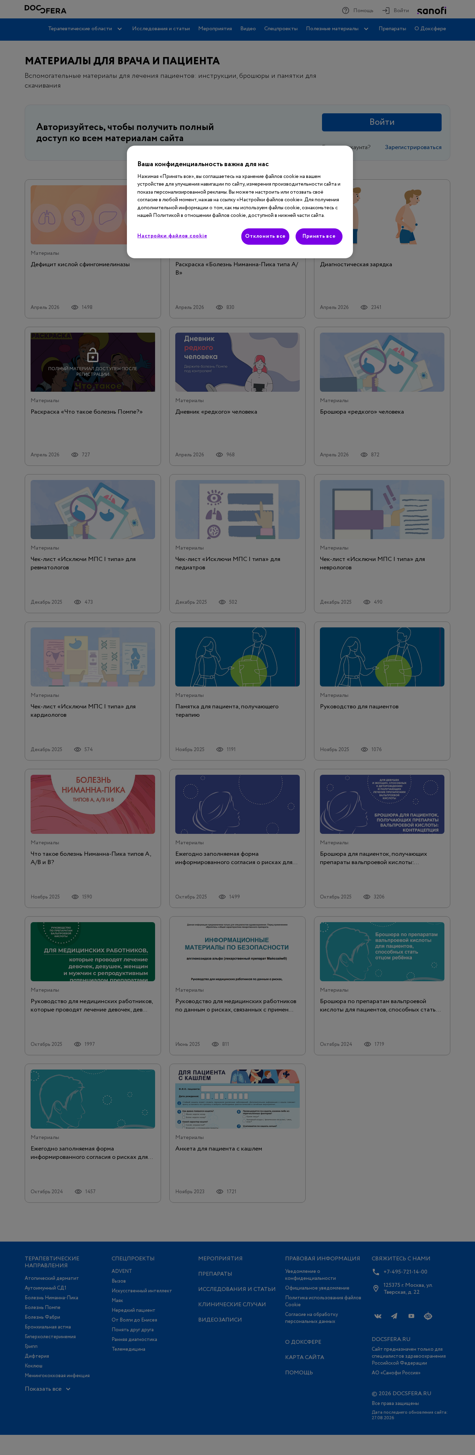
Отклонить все (265, 236)
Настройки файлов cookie (172, 236)
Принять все (319, 236)
